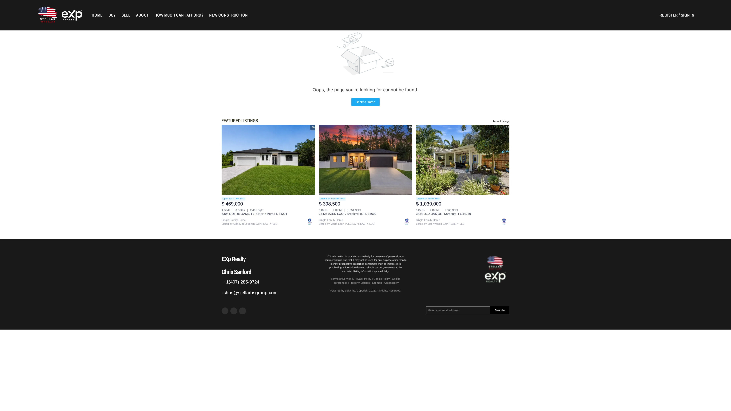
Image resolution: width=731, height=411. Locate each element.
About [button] (142, 15)
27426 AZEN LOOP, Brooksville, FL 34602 (347, 213)
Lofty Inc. (350, 290)
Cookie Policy (381, 278)
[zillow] (233, 310)
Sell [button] (126, 15)
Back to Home (365, 102)
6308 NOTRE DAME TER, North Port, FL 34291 (254, 213)
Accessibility (391, 282)
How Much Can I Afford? (179, 15)
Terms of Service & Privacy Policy (351, 278)
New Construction (228, 15)
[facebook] (225, 310)
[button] (47, 15)
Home (97, 15)
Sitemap (377, 282)
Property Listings (360, 282)
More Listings (501, 121)
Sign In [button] (687, 15)
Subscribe (500, 310)
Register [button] (669, 15)
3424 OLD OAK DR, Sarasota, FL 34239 (443, 213)
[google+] (242, 310)
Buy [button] (112, 15)
